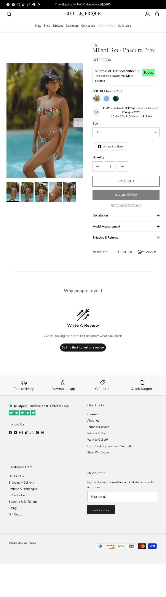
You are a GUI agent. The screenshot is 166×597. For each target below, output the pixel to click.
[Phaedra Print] (97, 99)
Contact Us (16, 476)
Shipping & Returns (105, 237)
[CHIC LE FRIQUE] (83, 14)
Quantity (98, 157)
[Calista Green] (116, 99)
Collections (88, 25)
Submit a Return (19, 495)
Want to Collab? (97, 440)
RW (95, 45)
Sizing (13, 508)
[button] (75, 70)
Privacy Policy (96, 433)
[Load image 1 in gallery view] (44, 120)
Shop (47, 25)
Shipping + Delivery (21, 482)
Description (100, 215)
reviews (59, 405)
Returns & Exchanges (23, 489)
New (38, 25)
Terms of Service (98, 427)
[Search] (9, 14)
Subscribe (101, 509)
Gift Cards (15, 514)
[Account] (147, 14)
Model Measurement (106, 226)
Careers (92, 414)
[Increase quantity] (123, 166)
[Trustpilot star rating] (22, 412)
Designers (72, 25)
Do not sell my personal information (110, 446)
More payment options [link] (126, 205)
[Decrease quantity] (98, 166)
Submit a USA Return (23, 502)
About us (93, 420)
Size (95, 123)
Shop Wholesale (98, 452)
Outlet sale (124, 25)
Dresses (58, 25)
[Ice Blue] (106, 99)
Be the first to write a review (83, 347)
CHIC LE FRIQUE (27, 542)
